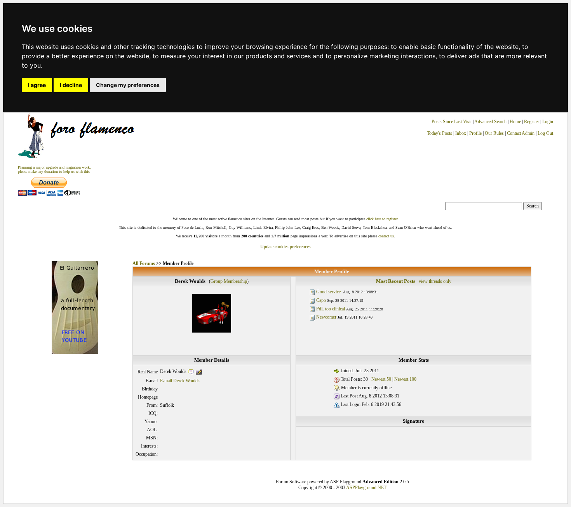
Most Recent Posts (395, 281)
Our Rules (494, 133)
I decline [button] (71, 85)
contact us (386, 236)
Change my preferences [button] (128, 85)
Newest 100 (405, 379)
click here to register (381, 219)
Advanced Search (490, 121)
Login (547, 121)
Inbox (460, 133)
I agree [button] (37, 85)
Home (515, 121)
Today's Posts (439, 133)
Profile (475, 133)
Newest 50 (381, 379)
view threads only (435, 281)
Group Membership (229, 281)
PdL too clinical (330, 309)
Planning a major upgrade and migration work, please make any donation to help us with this (54, 169)
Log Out (545, 133)
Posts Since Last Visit (452, 121)
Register (532, 121)
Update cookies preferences (285, 246)
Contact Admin (520, 133)
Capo (321, 300)
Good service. (329, 291)
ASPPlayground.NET (366, 487)
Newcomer (326, 317)
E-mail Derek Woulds (180, 380)
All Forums (143, 263)
